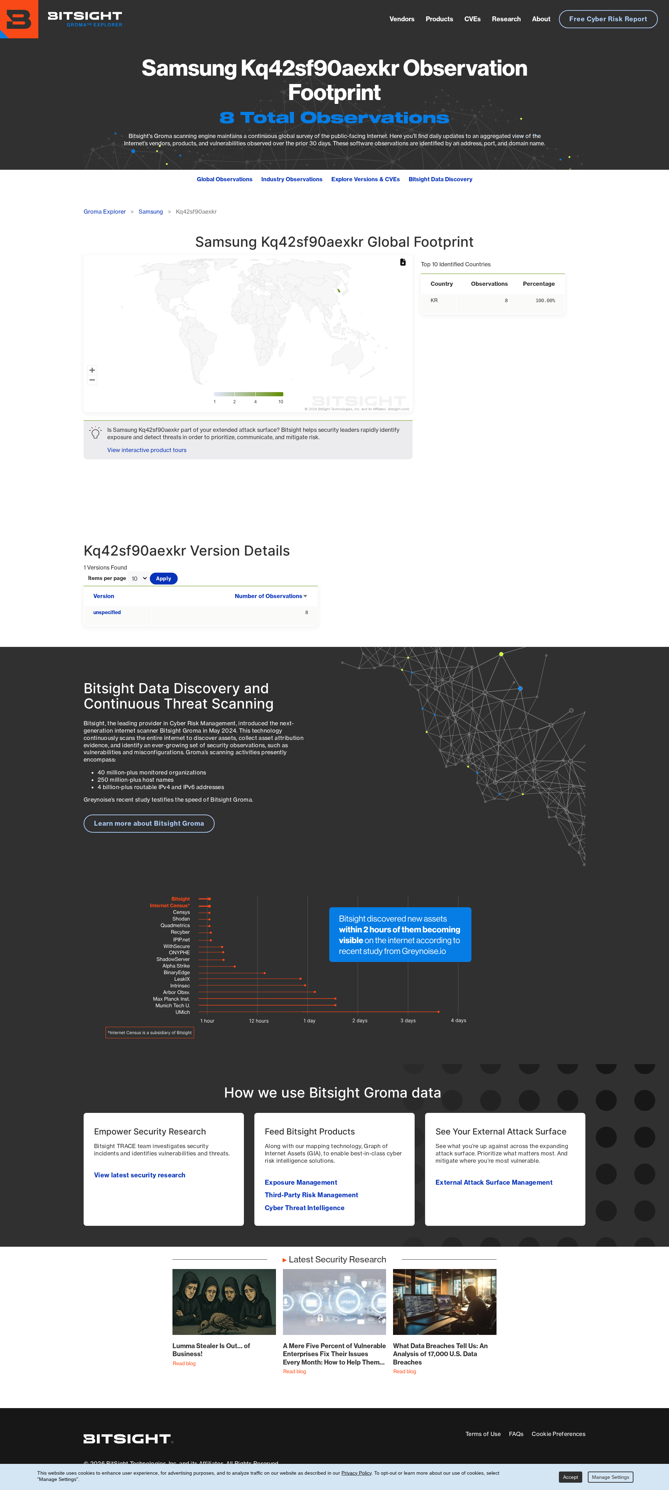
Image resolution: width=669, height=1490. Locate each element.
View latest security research (139, 1175)
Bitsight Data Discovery (440, 179)
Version (103, 596)
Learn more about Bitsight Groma (149, 823)
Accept (570, 1477)
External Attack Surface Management (494, 1182)
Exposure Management (301, 1182)
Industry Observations (292, 179)
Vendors (402, 19)
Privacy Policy (356, 1473)
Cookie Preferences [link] (558, 1433)
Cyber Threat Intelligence (305, 1208)
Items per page (107, 578)
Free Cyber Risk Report (608, 19)
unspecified (107, 612)
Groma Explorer (105, 211)
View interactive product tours (146, 449)
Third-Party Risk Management (312, 1195)
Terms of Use (483, 1433)
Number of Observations (271, 596)
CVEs (472, 19)
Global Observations (225, 179)
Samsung (151, 211)
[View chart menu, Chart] (404, 262)
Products (439, 19)
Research (506, 19)
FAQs (516, 1433)
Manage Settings (610, 1477)
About (541, 19)
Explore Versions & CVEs (365, 179)
